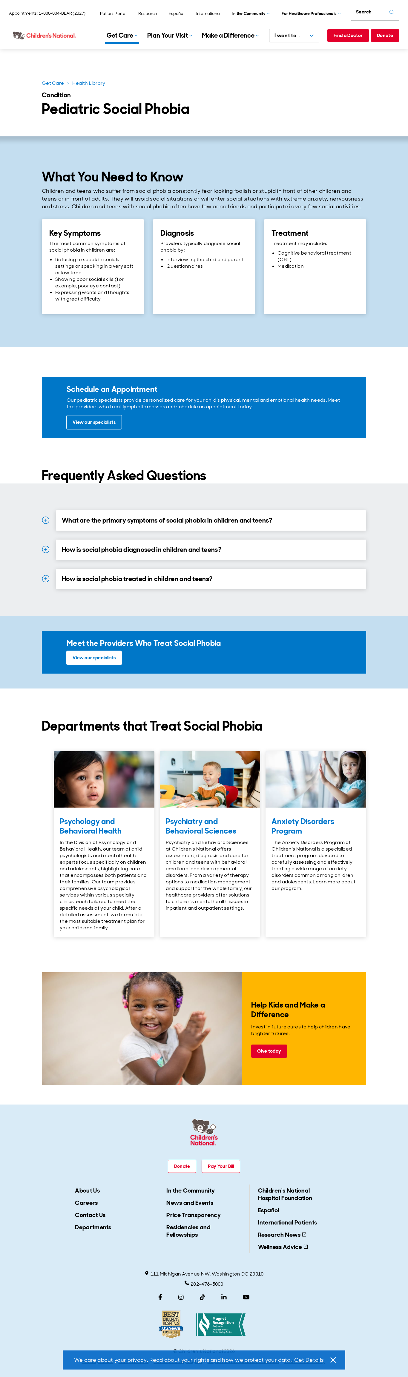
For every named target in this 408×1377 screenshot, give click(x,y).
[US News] (171, 1324)
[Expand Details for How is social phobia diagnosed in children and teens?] (46, 549)
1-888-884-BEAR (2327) (62, 13)
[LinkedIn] (224, 1297)
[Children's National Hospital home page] (45, 35)
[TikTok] (202, 1297)
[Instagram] (181, 1297)
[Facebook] (160, 1297)
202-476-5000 (207, 1284)
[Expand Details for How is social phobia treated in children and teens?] (46, 579)
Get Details (309, 1360)
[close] (332, 1360)
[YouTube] (246, 1297)
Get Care (53, 83)
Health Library (88, 83)
